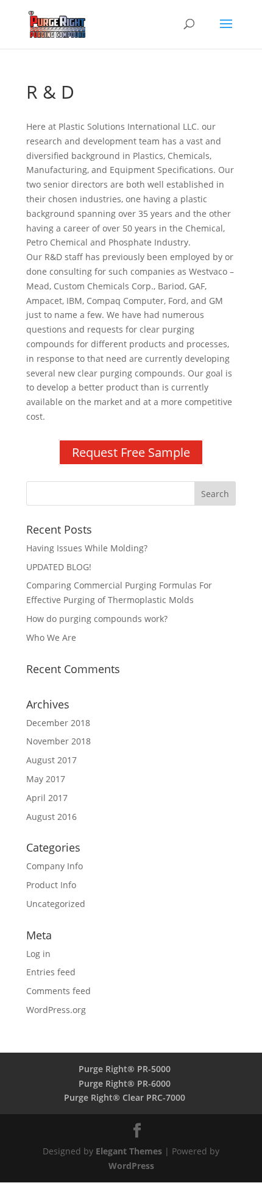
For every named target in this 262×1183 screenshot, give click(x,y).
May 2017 (45, 779)
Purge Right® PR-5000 (125, 1069)
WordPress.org (56, 1009)
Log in (38, 953)
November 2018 (58, 741)
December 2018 (58, 723)
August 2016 (51, 816)
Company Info (54, 866)
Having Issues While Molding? (86, 548)
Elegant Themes (129, 1151)
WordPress (131, 1165)
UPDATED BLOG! (58, 567)
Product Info (51, 885)
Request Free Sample (131, 452)
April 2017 (47, 797)
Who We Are (51, 637)
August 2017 (51, 760)
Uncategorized (55, 903)
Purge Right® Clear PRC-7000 (124, 1097)
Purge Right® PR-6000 (125, 1083)
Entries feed (51, 972)
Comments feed (58, 991)
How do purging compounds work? (97, 618)
